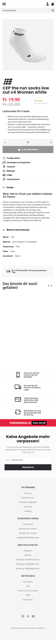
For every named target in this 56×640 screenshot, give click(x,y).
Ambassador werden (28, 528)
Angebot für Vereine (28, 533)
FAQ (28, 586)
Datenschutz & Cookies (28, 591)
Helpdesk (28, 551)
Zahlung (27, 511)
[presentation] (48, 285)
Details (10, 187)
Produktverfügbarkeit (28, 502)
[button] (49, 301)
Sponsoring (28, 524)
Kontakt (28, 555)
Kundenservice (28, 498)
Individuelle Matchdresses (28, 537)
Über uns (28, 493)
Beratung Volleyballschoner (28, 568)
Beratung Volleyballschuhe (28, 564)
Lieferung (28, 506)
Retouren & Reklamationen (28, 559)
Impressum (28, 599)
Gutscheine (28, 582)
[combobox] (28, 10)
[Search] (52, 10)
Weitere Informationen (18, 230)
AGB (28, 595)
